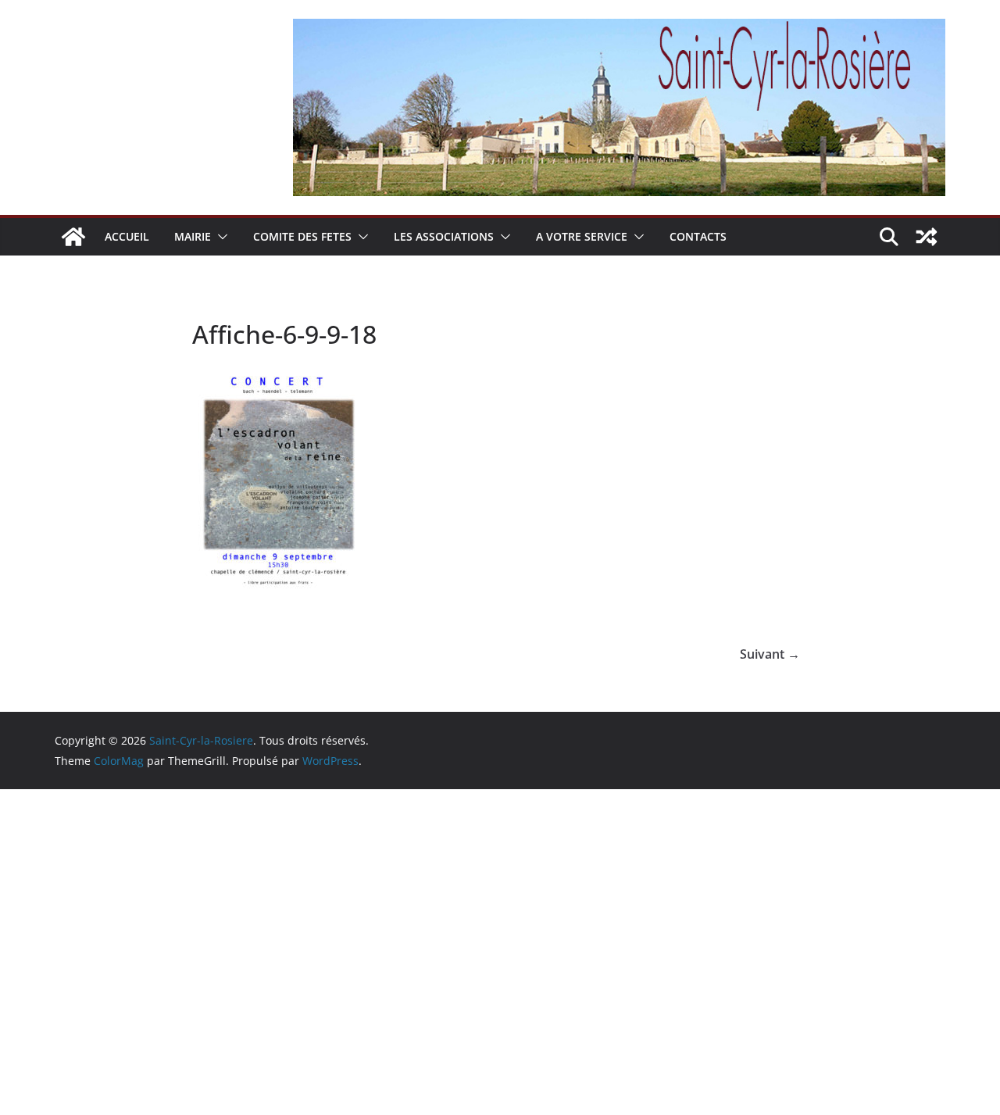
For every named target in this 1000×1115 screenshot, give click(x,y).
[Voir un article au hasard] (926, 237)
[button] (219, 237)
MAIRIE (192, 236)
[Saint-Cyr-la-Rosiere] (73, 237)
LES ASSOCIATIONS (444, 236)
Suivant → (770, 654)
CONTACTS (698, 236)
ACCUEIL (127, 236)
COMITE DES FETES (302, 236)
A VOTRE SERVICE (581, 236)
